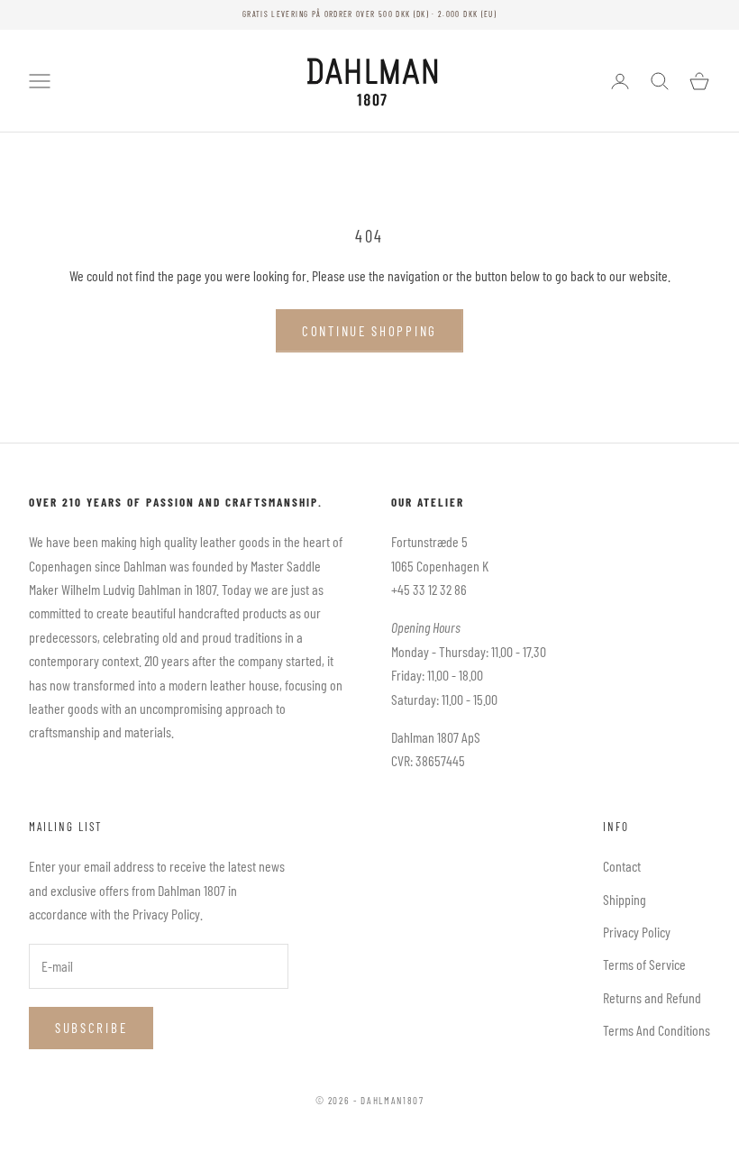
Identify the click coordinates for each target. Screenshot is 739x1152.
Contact (622, 865)
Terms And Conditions (656, 1029)
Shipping (624, 899)
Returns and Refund (652, 997)
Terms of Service (644, 964)
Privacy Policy (637, 931)
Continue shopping (369, 331)
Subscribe (91, 1027)
